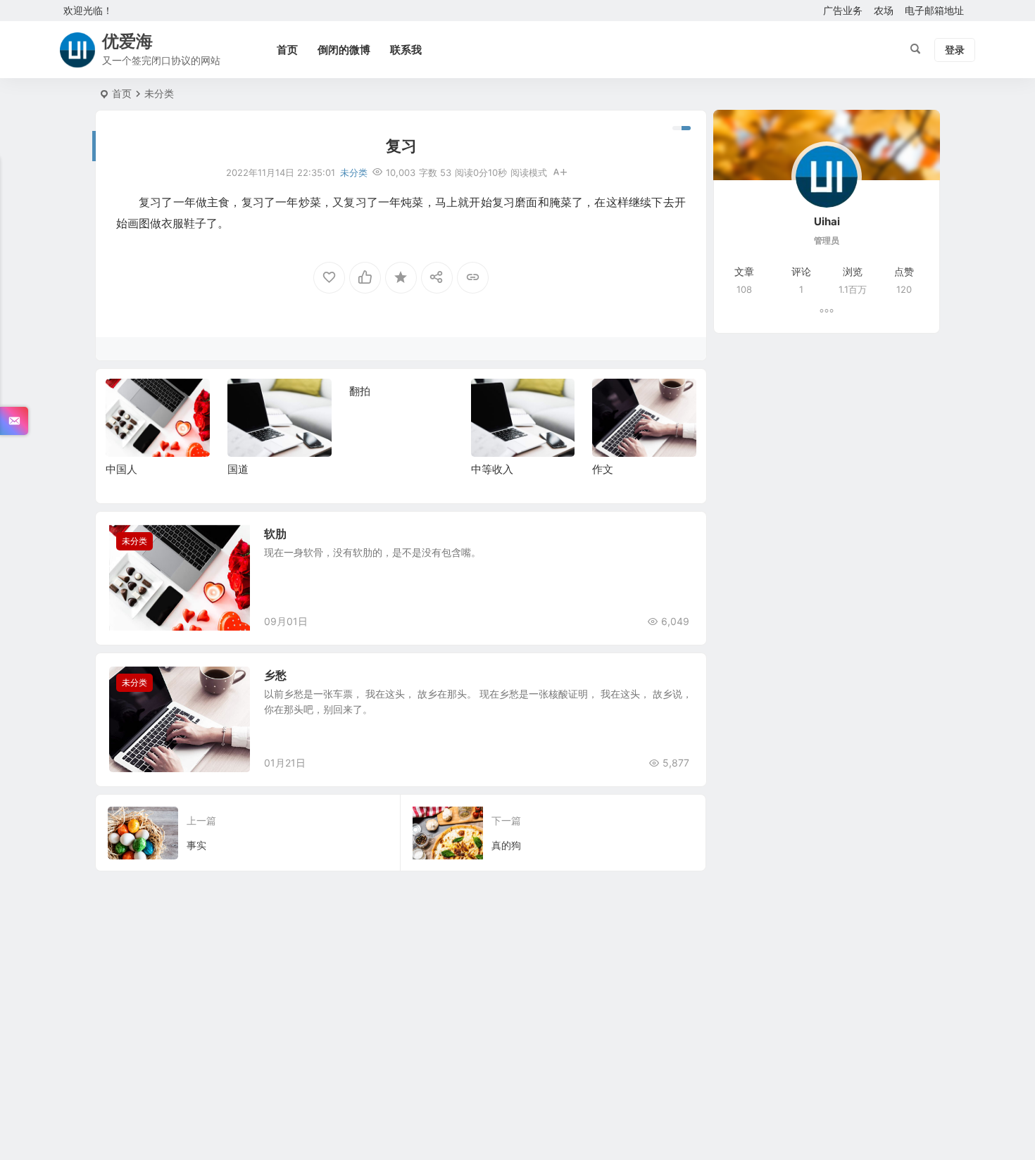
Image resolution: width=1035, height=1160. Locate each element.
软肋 (275, 534)
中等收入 (492, 469)
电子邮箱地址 (934, 10)
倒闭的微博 (344, 49)
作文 (602, 469)
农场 (883, 10)
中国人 (121, 469)
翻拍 (359, 391)
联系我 (406, 49)
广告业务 (842, 10)
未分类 (159, 93)
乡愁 (275, 675)
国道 (238, 469)
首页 (287, 49)
